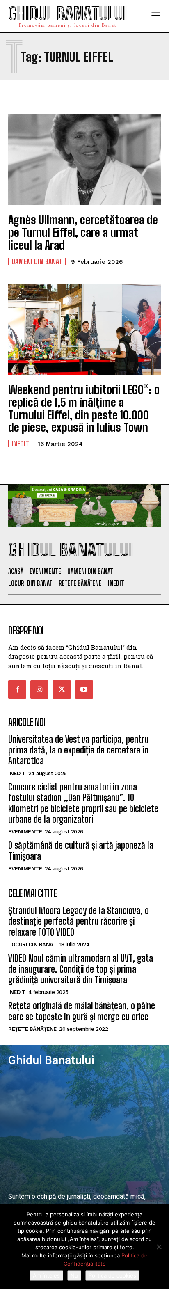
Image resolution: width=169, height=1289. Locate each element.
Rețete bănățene (32, 1029)
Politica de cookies (112, 1275)
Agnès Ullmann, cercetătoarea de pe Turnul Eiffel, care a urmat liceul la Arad (83, 232)
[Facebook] (17, 689)
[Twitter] (62, 689)
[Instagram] (39, 689)
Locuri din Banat (32, 944)
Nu (74, 1275)
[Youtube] (84, 689)
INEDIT (20, 443)
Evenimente (25, 832)
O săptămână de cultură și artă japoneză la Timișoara (80, 850)
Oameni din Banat (36, 261)
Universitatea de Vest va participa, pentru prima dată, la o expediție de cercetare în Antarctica (78, 750)
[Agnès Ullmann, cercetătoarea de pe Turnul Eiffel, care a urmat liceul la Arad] (84, 159)
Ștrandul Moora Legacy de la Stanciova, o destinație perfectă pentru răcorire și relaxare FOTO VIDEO (78, 921)
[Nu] (159, 1247)
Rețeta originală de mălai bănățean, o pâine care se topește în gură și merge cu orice (81, 1011)
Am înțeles (46, 1275)
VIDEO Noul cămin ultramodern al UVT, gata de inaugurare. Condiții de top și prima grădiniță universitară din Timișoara (80, 968)
